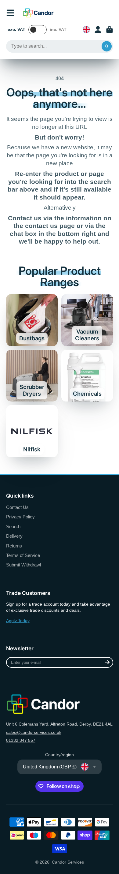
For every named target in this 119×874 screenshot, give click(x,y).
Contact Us (17, 507)
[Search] (107, 46)
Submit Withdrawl (23, 564)
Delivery (14, 536)
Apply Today (18, 620)
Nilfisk (32, 431)
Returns (14, 545)
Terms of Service (23, 555)
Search (13, 526)
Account (98, 29)
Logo (38, 12)
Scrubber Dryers (32, 376)
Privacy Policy (20, 516)
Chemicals (87, 376)
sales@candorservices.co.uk (33, 732)
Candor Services (68, 862)
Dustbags (32, 320)
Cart (109, 29)
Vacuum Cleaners (87, 320)
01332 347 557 (20, 740)
